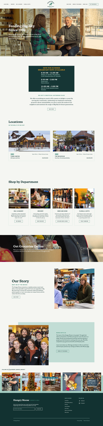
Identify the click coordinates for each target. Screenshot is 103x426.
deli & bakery (19, 4)
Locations (66, 400)
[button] (6, 4)
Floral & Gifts (67, 406)
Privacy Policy (79, 420)
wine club (85, 4)
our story (69, 4)
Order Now (85, 248)
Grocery (66, 404)
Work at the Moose (68, 410)
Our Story (67, 408)
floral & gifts (27, 4)
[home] (50, 4)
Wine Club (67, 412)
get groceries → (94, 4)
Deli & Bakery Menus (69, 402)
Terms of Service (87, 420)
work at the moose (77, 4)
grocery (13, 4)
